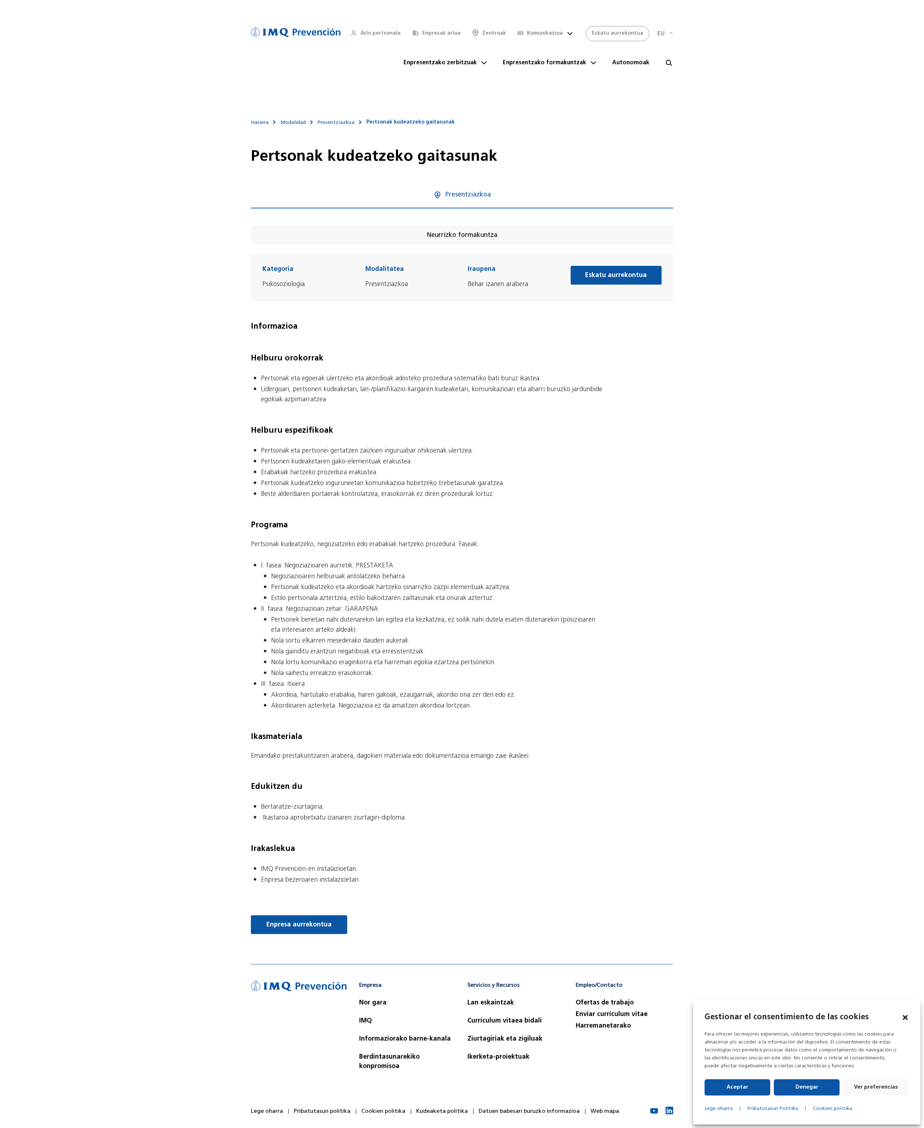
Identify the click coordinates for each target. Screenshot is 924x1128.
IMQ (365, 1021)
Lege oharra (719, 1108)
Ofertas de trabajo (605, 1003)
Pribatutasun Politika (773, 1108)
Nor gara (373, 1003)
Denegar (807, 1087)
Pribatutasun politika (322, 1111)
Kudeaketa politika (442, 1111)
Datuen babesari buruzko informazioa (529, 1111)
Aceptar (737, 1087)
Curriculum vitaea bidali (504, 1021)
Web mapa (604, 1111)
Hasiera (260, 122)
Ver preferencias (876, 1087)
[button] (905, 1017)
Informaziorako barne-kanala (405, 1039)
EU (660, 34)
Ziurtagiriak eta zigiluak (504, 1039)
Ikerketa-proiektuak (498, 1057)
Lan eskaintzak (490, 1003)
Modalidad (293, 122)
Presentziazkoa (336, 122)
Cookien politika (832, 1108)
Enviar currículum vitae (612, 1014)
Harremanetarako (603, 1026)
